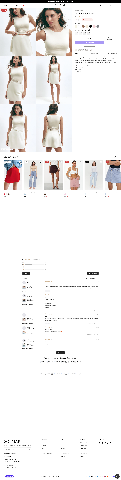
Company (49, 476)
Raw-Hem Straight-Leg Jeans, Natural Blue (33, 192)
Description (77, 53)
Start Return (64, 456)
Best (17, 5)
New (12, 5)
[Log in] (110, 5)
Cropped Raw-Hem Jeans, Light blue (93, 192)
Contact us (44, 445)
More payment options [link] (89, 46)
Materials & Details (94, 53)
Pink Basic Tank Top (30, 288)
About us (44, 443)
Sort (87, 278)
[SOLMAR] (60, 5)
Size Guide (63, 448)
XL (88, 33)
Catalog (6, 5)
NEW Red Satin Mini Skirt (9, 192)
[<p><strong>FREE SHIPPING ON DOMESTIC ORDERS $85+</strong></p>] (60, 1)
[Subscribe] (29, 449)
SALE (22, 5)
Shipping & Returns (112, 53)
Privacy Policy (83, 453)
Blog (43, 448)
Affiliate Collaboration (47, 453)
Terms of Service (84, 451)
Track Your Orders (65, 453)
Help (53, 476)
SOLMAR (44, 476)
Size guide (86, 30)
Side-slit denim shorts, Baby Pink (72, 192)
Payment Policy (83, 448)
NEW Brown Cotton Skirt (50, 192)
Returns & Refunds (84, 443)
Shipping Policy (83, 445)
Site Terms (58, 476)
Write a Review (94, 274)
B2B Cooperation (46, 451)
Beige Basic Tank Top (30, 333)
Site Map (82, 456)
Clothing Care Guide (65, 451)
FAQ (62, 445)
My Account (63, 443)
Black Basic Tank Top (30, 301)
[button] (101, 5)
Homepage (77, 10)
